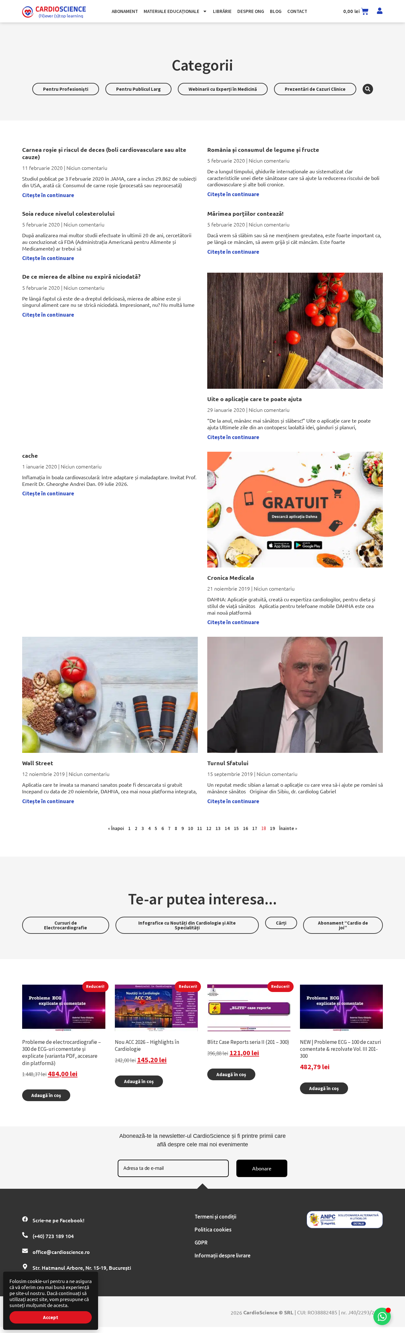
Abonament (125, 11)
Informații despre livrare (223, 1255)
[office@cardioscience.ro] (25, 1251)
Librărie (222, 11)
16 (245, 828)
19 (272, 828)
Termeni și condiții (215, 1216)
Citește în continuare (48, 195)
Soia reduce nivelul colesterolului (68, 213)
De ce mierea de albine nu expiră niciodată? (81, 276)
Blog (276, 11)
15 (236, 828)
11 (199, 828)
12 (208, 828)
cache (30, 455)
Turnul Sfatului (227, 762)
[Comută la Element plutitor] (382, 1316)
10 (190, 828)
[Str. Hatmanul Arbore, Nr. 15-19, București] (25, 1266)
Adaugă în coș (46, 1095)
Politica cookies (213, 1229)
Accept (50, 1317)
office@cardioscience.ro (61, 1251)
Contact (297, 11)
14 (227, 828)
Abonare (261, 1168)
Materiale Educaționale (171, 11)
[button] (368, 89)
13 (218, 828)
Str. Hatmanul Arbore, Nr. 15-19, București (82, 1267)
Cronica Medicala (230, 577)
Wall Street (37, 762)
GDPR (201, 1242)
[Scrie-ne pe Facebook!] (25, 1219)
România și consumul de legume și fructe (263, 149)
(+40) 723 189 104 (53, 1235)
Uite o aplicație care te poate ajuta (254, 398)
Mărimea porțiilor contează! (245, 213)
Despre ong (250, 11)
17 (254, 828)
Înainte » (288, 828)
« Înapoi (116, 828)
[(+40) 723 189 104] (25, 1235)
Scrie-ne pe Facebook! (58, 1220)
